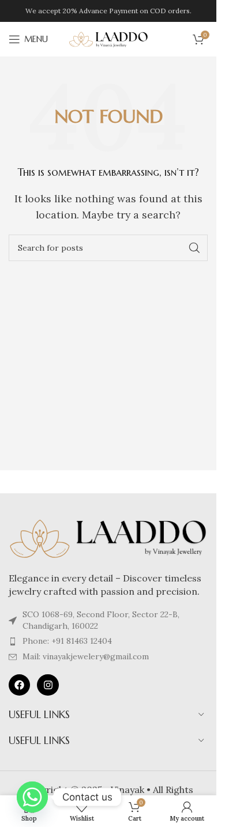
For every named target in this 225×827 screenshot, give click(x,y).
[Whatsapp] (32, 797)
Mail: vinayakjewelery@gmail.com (85, 656)
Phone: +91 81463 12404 (67, 641)
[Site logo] (108, 38)
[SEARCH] (194, 248)
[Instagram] (47, 685)
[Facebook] (19, 685)
